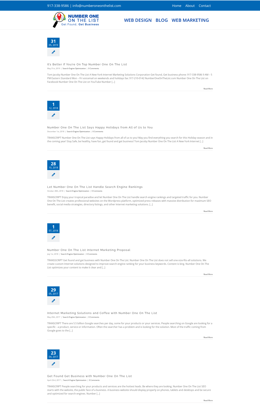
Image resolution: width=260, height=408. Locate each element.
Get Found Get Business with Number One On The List (89, 376)
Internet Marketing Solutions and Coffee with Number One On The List (102, 313)
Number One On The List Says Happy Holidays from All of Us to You (100, 127)
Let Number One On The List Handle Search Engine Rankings (95, 186)
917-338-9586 (58, 5)
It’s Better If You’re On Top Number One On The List (87, 64)
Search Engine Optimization (74, 68)
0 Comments (93, 68)
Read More (208, 88)
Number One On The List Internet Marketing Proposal (88, 250)
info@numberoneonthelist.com (97, 5)
